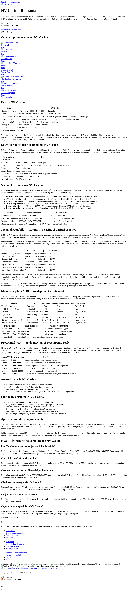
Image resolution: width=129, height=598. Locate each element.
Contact (9, 557)
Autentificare (15, 2)
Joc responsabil (12, 548)
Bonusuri (9, 537)
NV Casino (10, 531)
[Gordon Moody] (45, 568)
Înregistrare (5, 2)
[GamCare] (6, 568)
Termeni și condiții (13, 555)
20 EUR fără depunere (15, 544)
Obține (3, 596)
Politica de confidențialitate (16, 553)
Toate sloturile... (7, 97)
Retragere (10, 542)
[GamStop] (16, 568)
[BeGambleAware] (29, 568)
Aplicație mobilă (12, 546)
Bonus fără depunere (14, 533)
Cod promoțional (13, 535)
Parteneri (9, 559)
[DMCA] (57, 568)
